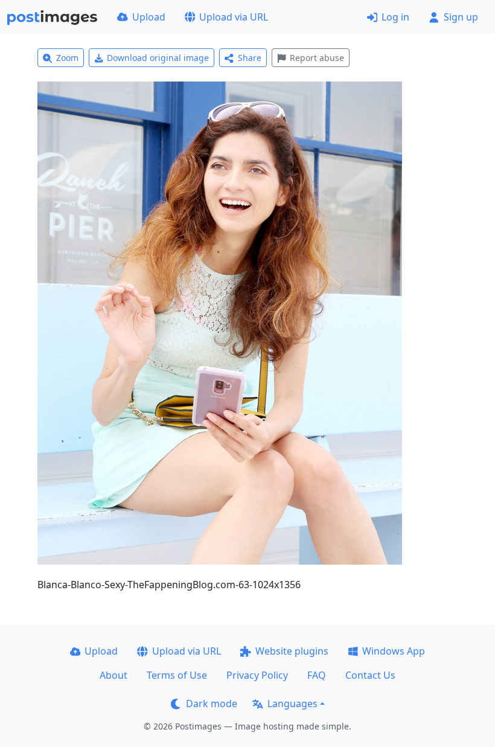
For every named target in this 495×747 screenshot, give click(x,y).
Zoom (67, 57)
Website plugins (291, 651)
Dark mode (211, 703)
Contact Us (370, 675)
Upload (148, 17)
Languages (292, 703)
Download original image (158, 57)
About (113, 675)
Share (249, 57)
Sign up (461, 17)
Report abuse (317, 57)
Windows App (393, 651)
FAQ (316, 675)
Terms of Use (177, 675)
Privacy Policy (257, 675)
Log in (395, 17)
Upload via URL (233, 17)
